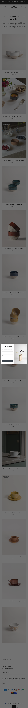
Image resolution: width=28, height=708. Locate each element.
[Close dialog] (26, 344)
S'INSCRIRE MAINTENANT (7, 361)
